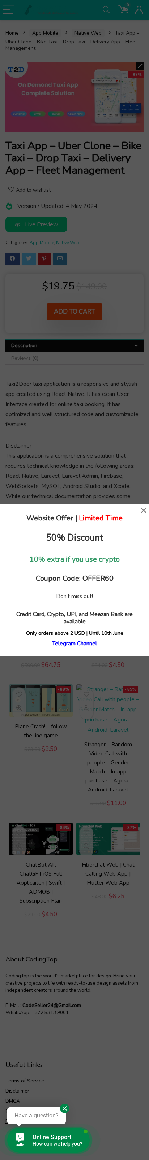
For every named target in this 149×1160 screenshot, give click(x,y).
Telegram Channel (74, 643)
